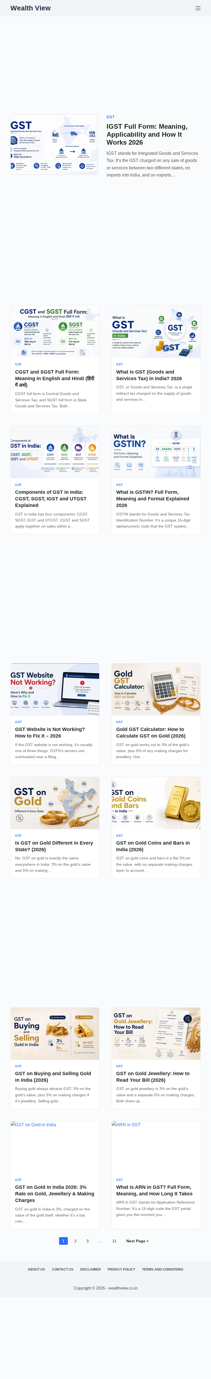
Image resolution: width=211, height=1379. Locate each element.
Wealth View (30, 8)
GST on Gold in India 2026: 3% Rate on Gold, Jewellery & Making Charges (54, 1193)
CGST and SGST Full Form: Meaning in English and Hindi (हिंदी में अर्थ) (54, 378)
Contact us (62, 1269)
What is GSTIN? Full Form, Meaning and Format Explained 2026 (152, 498)
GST (111, 117)
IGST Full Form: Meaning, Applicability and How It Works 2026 (147, 134)
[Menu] (198, 8)
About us (36, 1269)
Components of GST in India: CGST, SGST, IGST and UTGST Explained (51, 498)
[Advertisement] (105, 57)
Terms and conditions (162, 1269)
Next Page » (137, 1241)
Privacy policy (121, 1269)
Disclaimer (90, 1269)
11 (114, 1241)
